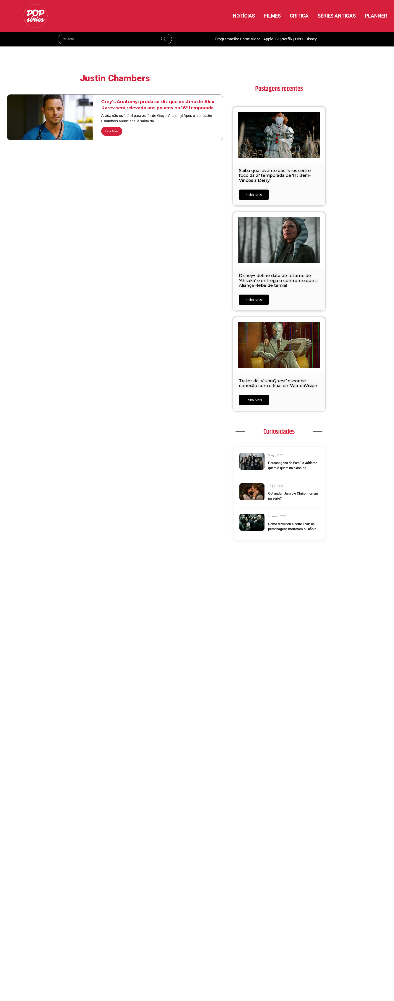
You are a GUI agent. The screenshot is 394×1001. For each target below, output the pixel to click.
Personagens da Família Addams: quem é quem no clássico (293, 465)
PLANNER (376, 16)
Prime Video (250, 39)
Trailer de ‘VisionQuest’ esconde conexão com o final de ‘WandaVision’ (278, 383)
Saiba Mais (254, 194)
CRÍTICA (299, 16)
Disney (311, 39)
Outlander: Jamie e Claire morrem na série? (293, 496)
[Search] (163, 39)
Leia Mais (112, 131)
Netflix (286, 39)
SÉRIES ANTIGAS (337, 16)
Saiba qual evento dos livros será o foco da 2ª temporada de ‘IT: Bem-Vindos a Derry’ (275, 175)
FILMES (272, 16)
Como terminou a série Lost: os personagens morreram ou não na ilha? (293, 527)
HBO (299, 39)
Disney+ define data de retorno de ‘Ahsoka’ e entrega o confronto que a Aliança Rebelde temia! (278, 280)
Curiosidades (278, 431)
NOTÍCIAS (244, 16)
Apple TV (271, 39)
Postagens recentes (279, 89)
